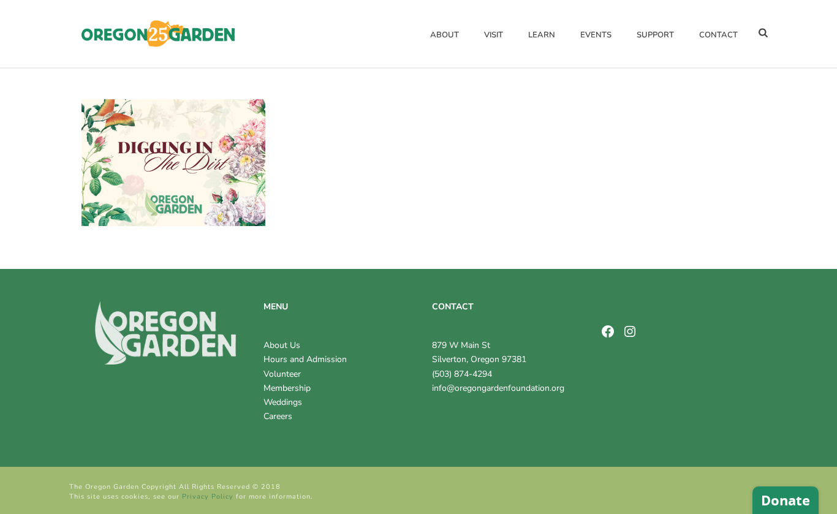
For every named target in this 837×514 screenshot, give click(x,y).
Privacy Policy (207, 496)
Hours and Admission (305, 359)
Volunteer (282, 374)
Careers (277, 416)
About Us (281, 345)
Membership (287, 388)
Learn (541, 34)
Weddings (282, 402)
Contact (718, 34)
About (444, 34)
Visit (493, 34)
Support (655, 34)
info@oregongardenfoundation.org (498, 388)
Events (596, 34)
